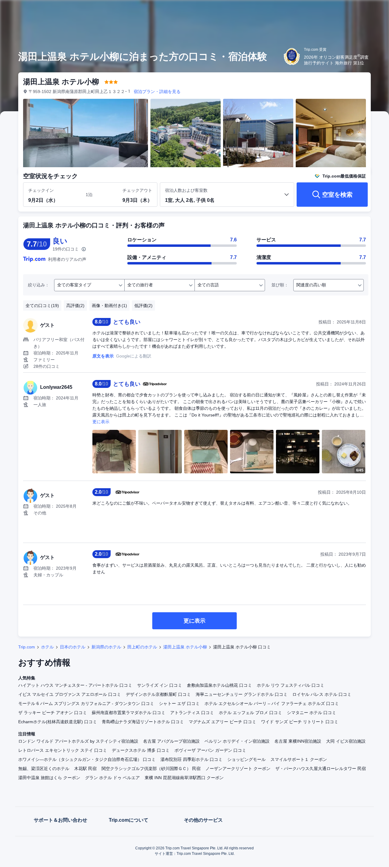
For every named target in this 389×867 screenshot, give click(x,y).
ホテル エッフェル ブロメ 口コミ (250, 712)
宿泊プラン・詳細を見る (157, 91)
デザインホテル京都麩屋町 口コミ (158, 694)
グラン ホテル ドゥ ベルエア (112, 777)
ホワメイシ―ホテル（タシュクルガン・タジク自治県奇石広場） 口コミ (87, 759)
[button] (348, 10)
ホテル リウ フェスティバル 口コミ (290, 685)
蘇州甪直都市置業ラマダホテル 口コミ (128, 712)
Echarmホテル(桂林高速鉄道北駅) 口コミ (57, 721)
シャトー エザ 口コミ (179, 703)
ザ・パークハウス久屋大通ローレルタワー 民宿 (320, 768)
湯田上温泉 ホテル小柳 (185, 646)
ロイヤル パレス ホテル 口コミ (321, 694)
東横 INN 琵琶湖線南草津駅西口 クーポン (184, 777)
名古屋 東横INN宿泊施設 (297, 741)
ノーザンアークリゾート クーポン (237, 768)
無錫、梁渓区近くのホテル (43, 768)
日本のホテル (72, 646)
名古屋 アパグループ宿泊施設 (171, 741)
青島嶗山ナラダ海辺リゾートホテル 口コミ (143, 721)
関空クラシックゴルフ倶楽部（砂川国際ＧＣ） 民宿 (151, 768)
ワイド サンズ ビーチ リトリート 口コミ (299, 721)
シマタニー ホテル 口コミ (311, 712)
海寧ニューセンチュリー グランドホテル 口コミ (241, 694)
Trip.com (26, 646)
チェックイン (41, 190)
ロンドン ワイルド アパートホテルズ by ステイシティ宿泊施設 (78, 741)
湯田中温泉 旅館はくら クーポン (49, 777)
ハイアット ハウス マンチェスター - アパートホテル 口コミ (75, 685)
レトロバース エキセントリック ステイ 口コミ (62, 750)
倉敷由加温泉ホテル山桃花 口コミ (219, 685)
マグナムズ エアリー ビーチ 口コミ (222, 721)
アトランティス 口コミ (192, 712)
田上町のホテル (142, 646)
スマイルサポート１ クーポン (298, 759)
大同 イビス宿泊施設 (346, 741)
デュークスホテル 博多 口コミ (141, 750)
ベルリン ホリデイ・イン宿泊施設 (237, 741)
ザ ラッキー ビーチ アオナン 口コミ (52, 712)
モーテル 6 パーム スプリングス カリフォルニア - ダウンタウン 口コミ (86, 703)
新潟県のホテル (106, 646)
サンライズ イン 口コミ (159, 685)
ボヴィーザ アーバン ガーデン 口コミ (210, 750)
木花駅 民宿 (85, 768)
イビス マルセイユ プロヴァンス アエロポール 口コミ (69, 694)
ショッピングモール (246, 759)
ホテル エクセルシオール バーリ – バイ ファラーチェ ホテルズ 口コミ (272, 703)
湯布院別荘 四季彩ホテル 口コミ (191, 759)
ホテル (47, 646)
